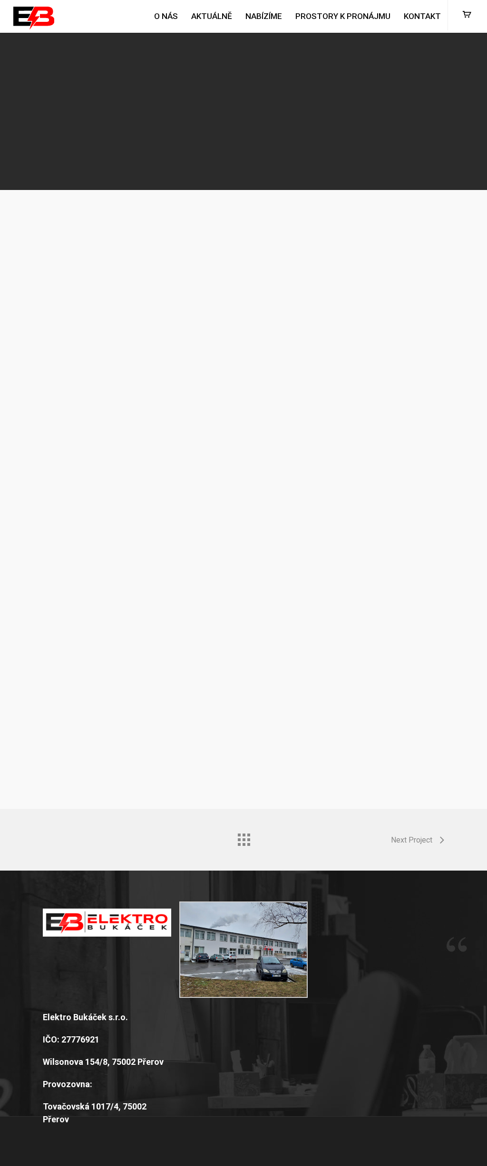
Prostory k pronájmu (342, 16)
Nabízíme (263, 16)
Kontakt (422, 16)
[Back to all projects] (243, 837)
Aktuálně (211, 16)
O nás (166, 16)
